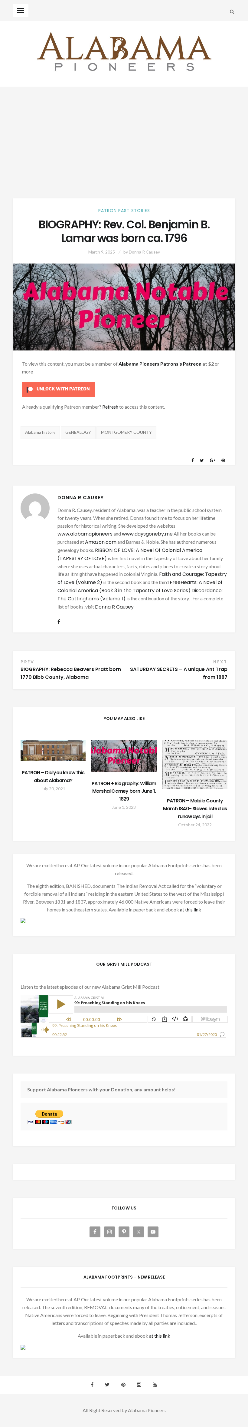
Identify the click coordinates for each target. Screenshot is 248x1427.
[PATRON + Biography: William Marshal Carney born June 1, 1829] (123, 756)
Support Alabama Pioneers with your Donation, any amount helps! (101, 1089)
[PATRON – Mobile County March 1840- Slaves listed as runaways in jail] (194, 764)
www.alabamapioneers (85, 533)
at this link (190, 909)
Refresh (110, 407)
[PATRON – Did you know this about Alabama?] (53, 750)
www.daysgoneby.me (147, 533)
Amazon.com (100, 542)
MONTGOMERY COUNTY (126, 432)
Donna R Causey (144, 251)
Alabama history (40, 432)
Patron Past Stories (124, 210)
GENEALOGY (78, 432)
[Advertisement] (124, 132)
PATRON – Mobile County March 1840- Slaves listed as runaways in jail (195, 808)
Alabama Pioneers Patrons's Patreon (160, 364)
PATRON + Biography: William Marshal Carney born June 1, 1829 (124, 791)
